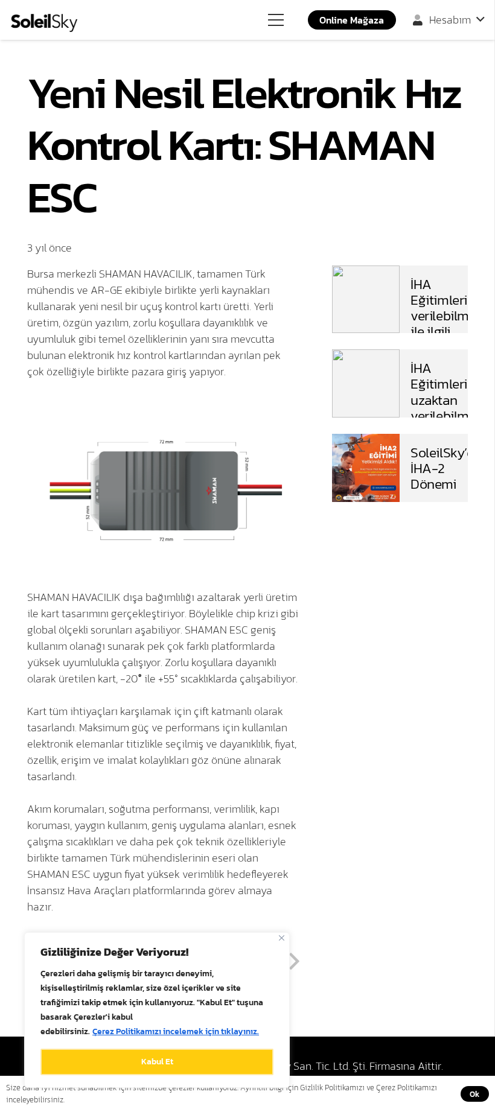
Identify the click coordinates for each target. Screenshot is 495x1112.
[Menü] (276, 20)
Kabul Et (157, 1061)
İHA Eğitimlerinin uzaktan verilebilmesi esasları (447, 399)
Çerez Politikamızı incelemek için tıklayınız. (175, 1031)
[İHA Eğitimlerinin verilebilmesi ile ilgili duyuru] (366, 273)
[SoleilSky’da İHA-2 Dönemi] (366, 442)
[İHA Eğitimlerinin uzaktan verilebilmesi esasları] (366, 357)
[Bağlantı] (44, 23)
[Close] (281, 938)
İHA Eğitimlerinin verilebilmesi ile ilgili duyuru (447, 315)
